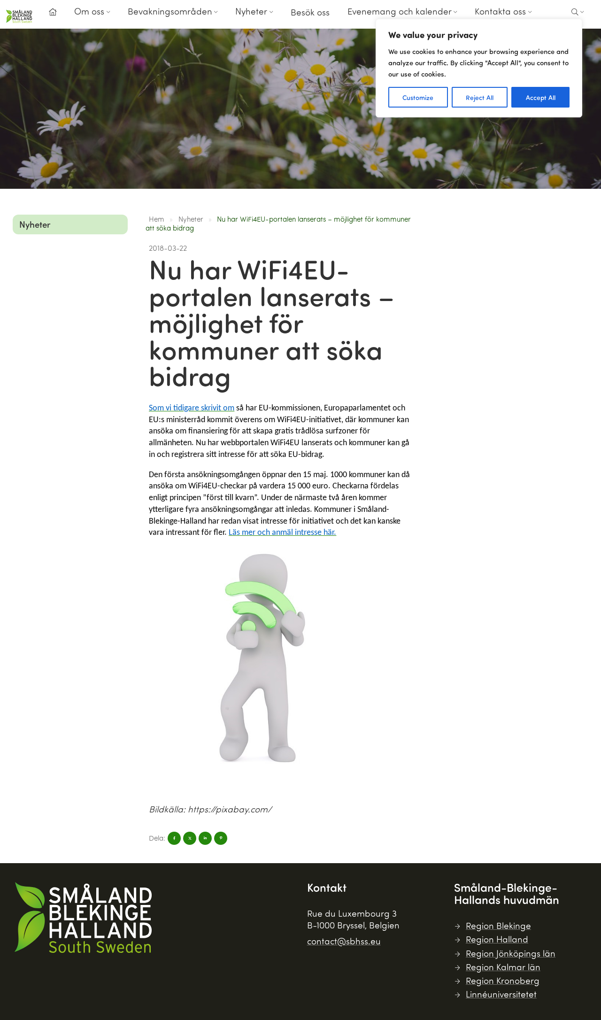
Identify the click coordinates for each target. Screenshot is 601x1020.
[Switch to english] (551, 18)
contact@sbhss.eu (344, 940)
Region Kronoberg (502, 980)
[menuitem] (52, 15)
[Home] (52, 12)
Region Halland (497, 939)
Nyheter (251, 11)
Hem (156, 219)
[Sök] (577, 12)
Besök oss (310, 12)
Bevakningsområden (170, 11)
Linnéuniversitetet (501, 994)
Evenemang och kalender (399, 11)
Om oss (89, 11)
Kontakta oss (500, 11)
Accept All (540, 97)
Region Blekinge (498, 925)
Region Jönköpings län (510, 953)
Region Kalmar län (503, 966)
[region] (479, 68)
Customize (417, 97)
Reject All (479, 97)
